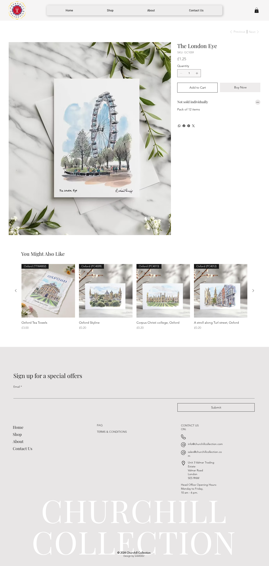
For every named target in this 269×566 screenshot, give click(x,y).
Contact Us (22, 425)
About (18, 418)
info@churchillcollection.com (205, 421)
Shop (17, 411)
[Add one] (197, 73)
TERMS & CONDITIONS (112, 409)
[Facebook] (184, 126)
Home (18, 404)
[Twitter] (193, 126)
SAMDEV (139, 533)
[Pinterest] (189, 126)
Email (17, 364)
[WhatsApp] (179, 126)
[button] (256, 10)
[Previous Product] (15, 268)
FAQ (100, 402)
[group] (134, 274)
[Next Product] (253, 268)
